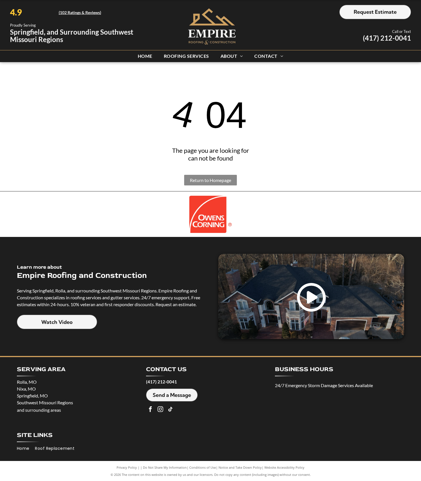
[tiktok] (170, 410)
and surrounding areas (39, 410)
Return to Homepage (210, 180)
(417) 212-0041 (387, 38)
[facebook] (150, 410)
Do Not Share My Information (165, 467)
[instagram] (160, 410)
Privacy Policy (127, 467)
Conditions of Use (202, 467)
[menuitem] (145, 56)
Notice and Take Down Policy (240, 467)
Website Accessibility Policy (284, 467)
